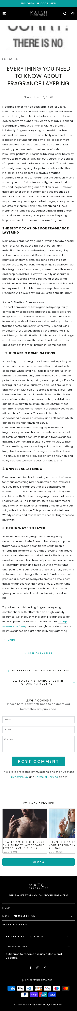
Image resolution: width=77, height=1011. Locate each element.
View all (38, 861)
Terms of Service (46, 777)
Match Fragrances (32, 1004)
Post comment (38, 761)
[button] (65, 13)
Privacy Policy (19, 777)
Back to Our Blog (40, 653)
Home (5, 59)
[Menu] (4, 13)
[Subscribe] (69, 946)
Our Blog (13, 59)
